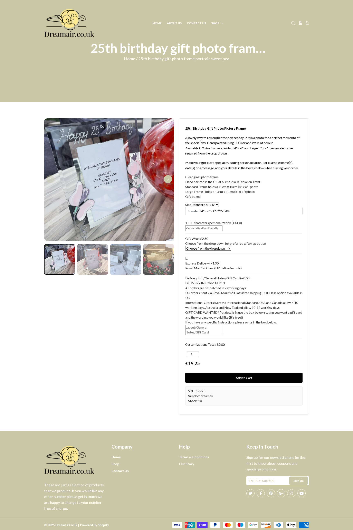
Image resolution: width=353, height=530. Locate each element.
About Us (174, 23)
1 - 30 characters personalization (213, 223)
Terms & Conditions (194, 457)
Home (157, 23)
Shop (217, 23)
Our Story (186, 464)
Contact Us (196, 23)
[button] (168, 179)
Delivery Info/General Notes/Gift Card (217, 278)
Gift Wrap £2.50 (196, 238)
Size (188, 205)
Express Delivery (202, 263)
